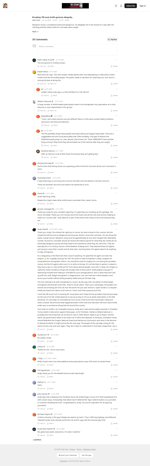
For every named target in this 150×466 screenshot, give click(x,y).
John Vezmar (43, 394)
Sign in (143, 6)
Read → (35, 31)
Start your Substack (69, 455)
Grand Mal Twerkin (45, 429)
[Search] (116, 5)
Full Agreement (44, 370)
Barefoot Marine (47, 151)
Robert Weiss (43, 71)
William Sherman (44, 101)
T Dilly (40, 358)
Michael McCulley (45, 163)
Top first (114, 39)
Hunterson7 (42, 335)
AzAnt (40, 193)
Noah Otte (42, 229)
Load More (37, 440)
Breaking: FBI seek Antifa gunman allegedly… (52, 17)
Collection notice (89, 449)
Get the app (86, 455)
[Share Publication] (121, 5)
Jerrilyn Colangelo (45, 209)
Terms (79, 449)
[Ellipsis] (116, 59)
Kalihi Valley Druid (45, 60)
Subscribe (130, 6)
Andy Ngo (36, 20)
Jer (42, 89)
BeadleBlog (46, 116)
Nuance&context (44, 178)
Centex (40, 346)
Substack (63, 461)
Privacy (72, 449)
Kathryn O (42, 382)
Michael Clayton (44, 414)
